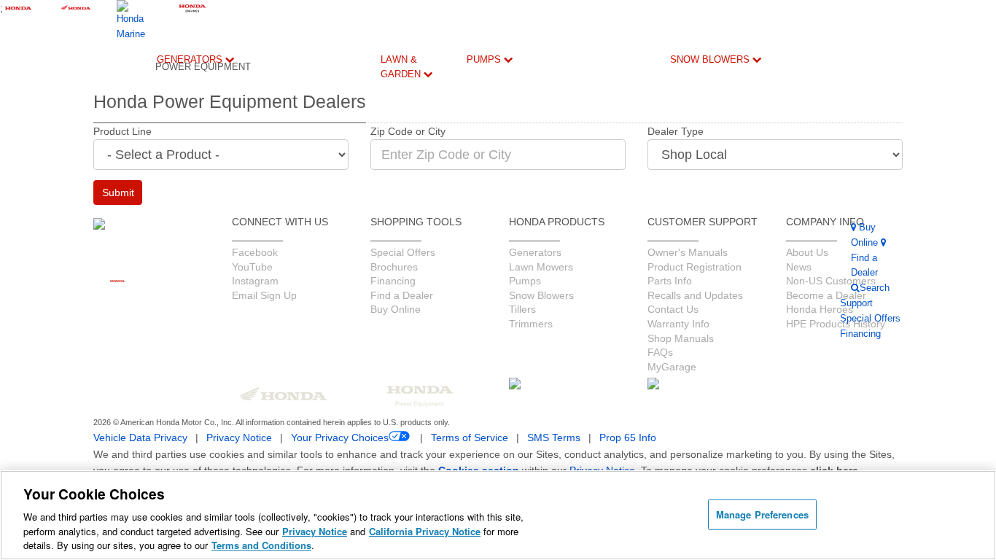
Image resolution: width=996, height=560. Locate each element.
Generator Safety (304, 272)
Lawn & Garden (402, 67)
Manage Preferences (762, 514)
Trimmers (419, 209)
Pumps (485, 59)
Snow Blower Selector (690, 443)
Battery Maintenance (309, 357)
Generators (191, 59)
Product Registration (371, 255)
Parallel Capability (179, 387)
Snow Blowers (711, 59)
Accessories (186, 410)
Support (359, 403)
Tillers (414, 175)
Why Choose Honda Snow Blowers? (691, 391)
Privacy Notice (314, 531)
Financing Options (239, 368)
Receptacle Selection (306, 386)
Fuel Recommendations (324, 329)
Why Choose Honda (482, 295)
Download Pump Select (489, 449)
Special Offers (233, 340)
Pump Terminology (497, 386)
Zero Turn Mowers (419, 279)
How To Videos (232, 272)
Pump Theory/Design (501, 414)
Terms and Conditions (261, 545)
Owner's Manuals (298, 244)
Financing (362, 448)
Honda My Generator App (181, 444)
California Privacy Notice (425, 531)
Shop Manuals (359, 312)
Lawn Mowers (419, 113)
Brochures (243, 317)
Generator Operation (304, 300)
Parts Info (351, 284)
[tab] (418, 123)
